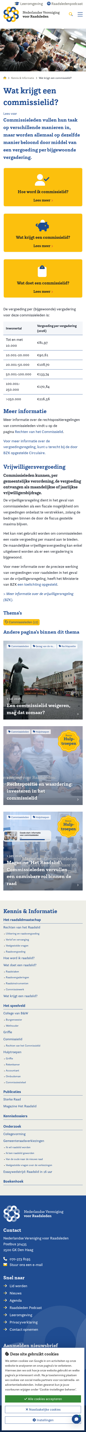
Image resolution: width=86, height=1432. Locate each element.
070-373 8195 (19, 1259)
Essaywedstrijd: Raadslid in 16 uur (27, 1172)
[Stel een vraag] (76, 1419)
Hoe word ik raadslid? (19, 958)
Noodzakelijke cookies (44, 1409)
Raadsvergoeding (15, 951)
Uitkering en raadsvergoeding (22, 933)
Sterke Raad (12, 1099)
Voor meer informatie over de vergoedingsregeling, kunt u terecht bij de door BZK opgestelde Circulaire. (40, 447)
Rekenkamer (13, 1064)
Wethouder (12, 1025)
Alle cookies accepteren (44, 1399)
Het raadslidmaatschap (22, 919)
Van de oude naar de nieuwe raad (24, 1159)
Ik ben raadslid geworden (20, 1153)
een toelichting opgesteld (37, 584)
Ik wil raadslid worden (18, 1147)
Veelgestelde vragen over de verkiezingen (29, 1165)
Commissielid (12, 1039)
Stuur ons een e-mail (26, 1264)
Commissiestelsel (16, 1082)
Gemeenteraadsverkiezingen (23, 1141)
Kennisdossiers (15, 1116)
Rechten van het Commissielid (39, 431)
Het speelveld (14, 1005)
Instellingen (45, 1420)
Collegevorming (14, 1134)
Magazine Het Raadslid (20, 1106)
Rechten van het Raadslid (21, 927)
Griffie (7, 1032)
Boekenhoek (13, 1181)
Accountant (12, 1070)
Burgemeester (14, 1019)
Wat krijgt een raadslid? (20, 996)
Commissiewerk (15, 989)
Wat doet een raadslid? (20, 965)
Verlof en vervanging (17, 939)
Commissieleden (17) (23, 622)
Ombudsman (13, 1076)
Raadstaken (12, 971)
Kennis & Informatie (22, 77)
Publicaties (12, 1091)
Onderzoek (12, 1126)
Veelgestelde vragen (17, 945)
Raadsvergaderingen (17, 977)
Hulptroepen (12, 1052)
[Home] (34, 14)
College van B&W (15, 1013)
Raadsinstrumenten (17, 983)
